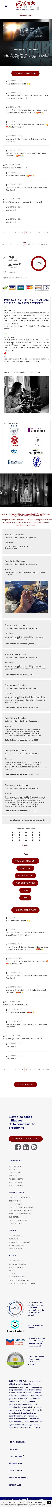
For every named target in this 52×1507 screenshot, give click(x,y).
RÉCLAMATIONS (15, 1463)
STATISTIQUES (15, 1485)
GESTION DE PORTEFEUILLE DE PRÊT (22, 1283)
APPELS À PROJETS (15, 1204)
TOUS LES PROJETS (16, 1236)
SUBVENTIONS (14, 1217)
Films (25, 898)
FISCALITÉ (12, 1274)
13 (43, 233)
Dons (25, 890)
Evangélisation (25, 876)
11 (34, 233)
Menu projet (27, 15)
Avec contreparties (25, 883)
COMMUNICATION (15, 1223)
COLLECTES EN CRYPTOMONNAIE (21, 1207)
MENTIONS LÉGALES (17, 1442)
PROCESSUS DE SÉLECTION (19, 1280)
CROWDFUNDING (15, 1201)
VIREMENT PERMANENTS (17, 1245)
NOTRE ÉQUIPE (14, 1169)
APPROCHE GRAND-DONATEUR (20, 1214)
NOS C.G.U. (13, 1449)
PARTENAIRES (14, 1176)
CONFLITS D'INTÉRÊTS (18, 1478)
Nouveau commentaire (25, 73)
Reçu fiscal (25, 868)
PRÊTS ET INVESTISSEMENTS (19, 1220)
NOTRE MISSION (15, 1166)
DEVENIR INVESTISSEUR (17, 1264)
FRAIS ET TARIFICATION (17, 1277)
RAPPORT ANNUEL (15, 1182)
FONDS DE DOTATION (17, 1179)
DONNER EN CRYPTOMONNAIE (20, 1242)
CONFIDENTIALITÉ (16, 1456)
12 (39, 233)
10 (30, 233)
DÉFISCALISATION (15, 1248)
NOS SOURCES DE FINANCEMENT (21, 1198)
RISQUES (12, 1270)
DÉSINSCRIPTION (16, 1471)
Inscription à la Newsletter (25, 1139)
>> (48, 233)
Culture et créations (25, 861)
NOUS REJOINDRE (15, 1172)
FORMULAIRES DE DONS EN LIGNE (21, 1210)
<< (4, 233)
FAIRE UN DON (14, 1239)
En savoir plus (41, 1505)
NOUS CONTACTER (16, 1185)
